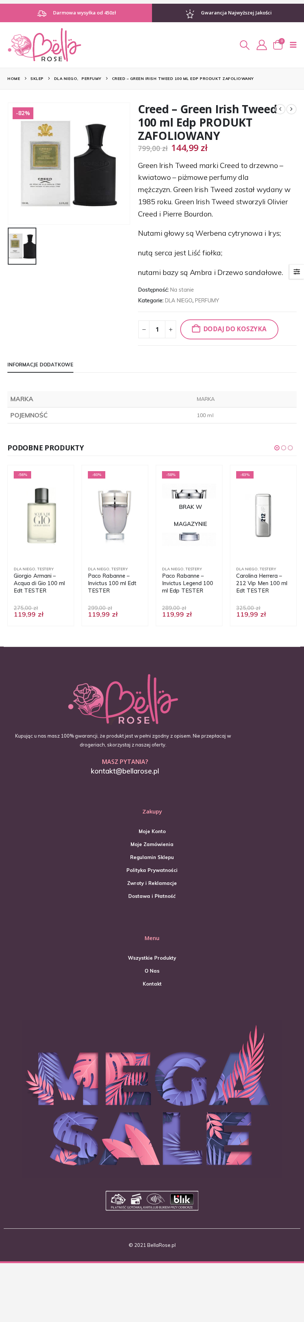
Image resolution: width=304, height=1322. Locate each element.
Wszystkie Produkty (152, 958)
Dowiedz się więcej (204, 483)
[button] (244, 45)
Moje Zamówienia (152, 844)
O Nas (152, 971)
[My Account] (261, 45)
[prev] (280, 109)
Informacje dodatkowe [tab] (40, 365)
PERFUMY (207, 300)
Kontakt (152, 984)
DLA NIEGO (178, 300)
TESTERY (45, 569)
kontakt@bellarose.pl (125, 770)
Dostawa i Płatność (152, 896)
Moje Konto (152, 831)
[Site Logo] (44, 45)
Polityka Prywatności (152, 870)
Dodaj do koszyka (235, 329)
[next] (291, 109)
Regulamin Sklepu (152, 857)
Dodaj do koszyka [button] (55, 483)
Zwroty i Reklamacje (152, 883)
